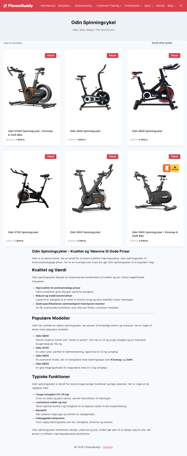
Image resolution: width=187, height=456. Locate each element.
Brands (160, 5)
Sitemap (108, 447)
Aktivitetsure (48, 5)
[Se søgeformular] (180, 5)
